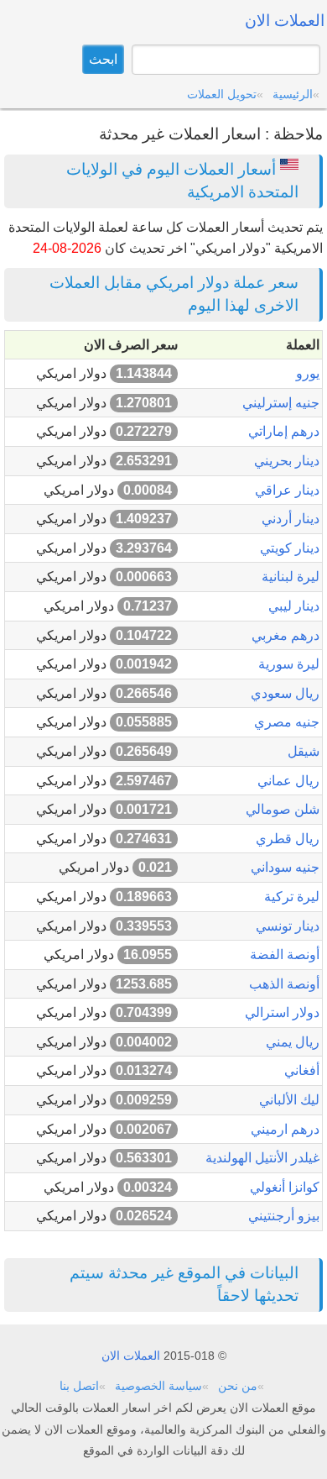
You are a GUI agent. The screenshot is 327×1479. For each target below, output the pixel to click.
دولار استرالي (282, 1012)
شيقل (303, 751)
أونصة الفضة (284, 954)
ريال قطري (287, 838)
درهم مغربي (285, 635)
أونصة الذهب (284, 984)
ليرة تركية (291, 896)
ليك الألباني (289, 1100)
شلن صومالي (282, 809)
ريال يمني (292, 1042)
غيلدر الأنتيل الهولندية (262, 1158)
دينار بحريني (286, 461)
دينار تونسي (287, 926)
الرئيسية (292, 94)
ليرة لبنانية (290, 576)
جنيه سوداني (285, 867)
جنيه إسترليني (280, 403)
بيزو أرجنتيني (283, 1216)
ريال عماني (288, 781)
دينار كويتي (289, 548)
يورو (307, 373)
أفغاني (301, 1070)
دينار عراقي (287, 490)
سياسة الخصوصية (158, 1385)
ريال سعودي (285, 693)
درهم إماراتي (283, 431)
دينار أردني (290, 518)
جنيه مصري (286, 722)
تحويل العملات (222, 94)
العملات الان (130, 1355)
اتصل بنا (79, 1385)
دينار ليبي (293, 606)
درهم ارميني (285, 1129)
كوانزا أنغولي (284, 1187)
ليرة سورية (288, 664)
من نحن (237, 1385)
